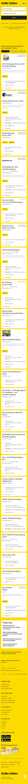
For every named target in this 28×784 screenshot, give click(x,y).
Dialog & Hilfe (5, 681)
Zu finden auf (5, 719)
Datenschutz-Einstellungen (8, 764)
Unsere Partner (6, 707)
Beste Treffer (5, 51)
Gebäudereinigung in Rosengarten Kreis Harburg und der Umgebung (11, 652)
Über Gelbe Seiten (7, 693)
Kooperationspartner (6, 710)
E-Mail (5, 76)
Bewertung (14, 51)
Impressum (4, 762)
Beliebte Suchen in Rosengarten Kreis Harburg (10, 661)
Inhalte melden (5, 767)
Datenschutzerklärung (15, 762)
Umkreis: (4, 23)
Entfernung (22, 51)
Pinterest (3, 726)
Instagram (3, 722)
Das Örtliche (4, 714)
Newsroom (4, 696)
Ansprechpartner (5, 684)
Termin (12, 142)
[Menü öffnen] (26, 3)
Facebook (3, 724)
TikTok (2, 728)
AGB (18, 764)
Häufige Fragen (5, 686)
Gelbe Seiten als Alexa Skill (8, 702)
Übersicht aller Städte (6, 688)
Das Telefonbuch (5, 712)
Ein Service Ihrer (7, 778)
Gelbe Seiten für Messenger (8, 700)
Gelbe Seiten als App (6, 698)
